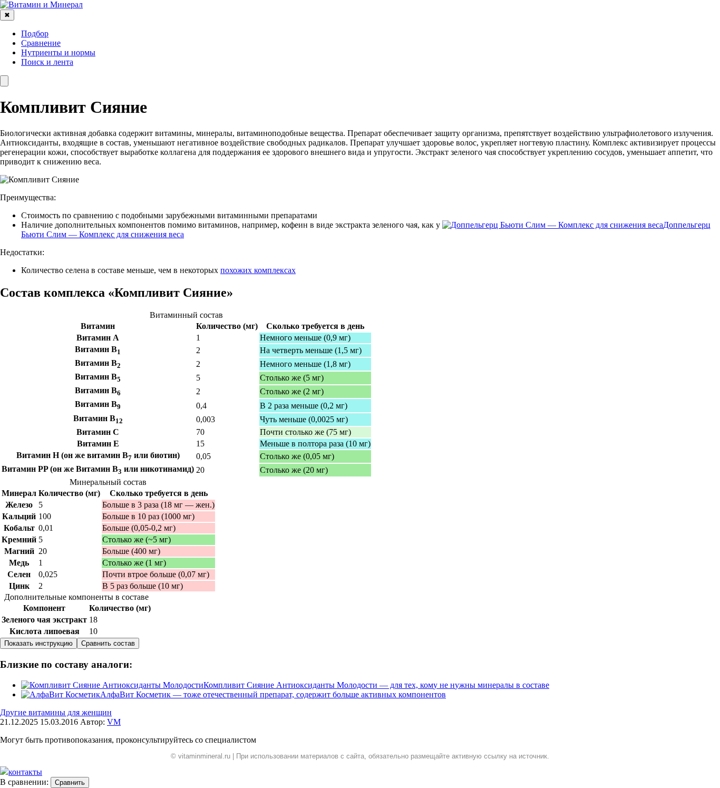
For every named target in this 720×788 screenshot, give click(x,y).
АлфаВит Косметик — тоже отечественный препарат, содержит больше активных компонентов (273, 694)
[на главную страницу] (41, 4)
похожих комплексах (258, 270)
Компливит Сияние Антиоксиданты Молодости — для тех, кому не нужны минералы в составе (376, 684)
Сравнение (41, 42)
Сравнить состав (108, 643)
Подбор (34, 33)
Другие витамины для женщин (56, 712)
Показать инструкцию (38, 643)
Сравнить (70, 782)
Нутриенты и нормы (58, 52)
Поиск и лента (47, 61)
